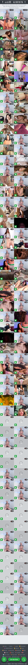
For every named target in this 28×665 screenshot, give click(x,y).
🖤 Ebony (10, 646)
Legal (26, 663)
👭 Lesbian (17, 652)
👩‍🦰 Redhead (18, 650)
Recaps (16, 663)
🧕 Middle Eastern (8, 648)
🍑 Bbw (24, 650)
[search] (24, 659)
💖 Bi (23, 652)
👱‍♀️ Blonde (4, 650)
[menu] (4, 659)
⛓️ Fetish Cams (15, 656)
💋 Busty (12, 652)
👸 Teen (22, 648)
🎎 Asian (5, 646)
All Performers (21, 663)
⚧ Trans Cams (21, 654)
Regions (9, 663)
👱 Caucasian (22, 646)
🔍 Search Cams (21, 661)
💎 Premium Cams (7, 656)
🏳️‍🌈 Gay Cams (14, 654)
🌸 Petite (6, 652)
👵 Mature (16, 648)
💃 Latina (16, 646)
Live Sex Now (14, 659)
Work (13, 663)
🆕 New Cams (6, 654)
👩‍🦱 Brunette (11, 650)
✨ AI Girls (23, 656)
